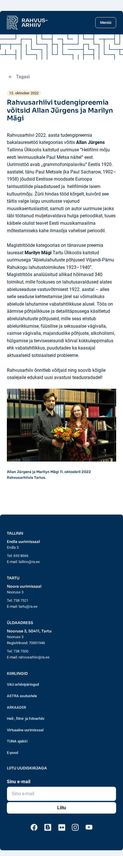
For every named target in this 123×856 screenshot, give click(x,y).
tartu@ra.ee (28, 606)
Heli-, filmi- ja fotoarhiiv (25, 718)
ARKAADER (16, 707)
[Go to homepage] (27, 22)
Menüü (105, 22)
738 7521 (20, 600)
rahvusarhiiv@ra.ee (34, 657)
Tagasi (23, 76)
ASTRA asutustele (22, 696)
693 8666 (20, 556)
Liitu (61, 807)
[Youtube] (89, 827)
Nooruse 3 (15, 592)
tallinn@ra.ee (29, 562)
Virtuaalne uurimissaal (25, 730)
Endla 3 (13, 547)
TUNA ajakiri (17, 741)
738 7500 (20, 651)
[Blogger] (48, 827)
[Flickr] (61, 827)
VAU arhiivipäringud (23, 684)
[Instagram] (75, 827)
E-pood (12, 753)
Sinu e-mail (18, 781)
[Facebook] (34, 827)
